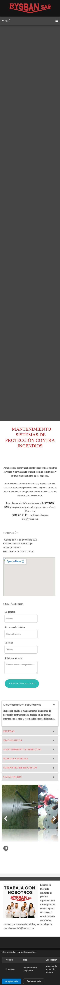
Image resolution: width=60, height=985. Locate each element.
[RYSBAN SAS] (30, 8)
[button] (5, 818)
